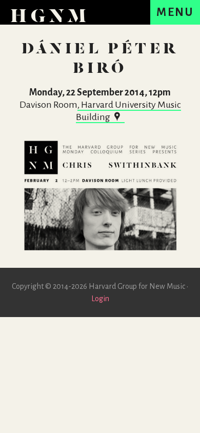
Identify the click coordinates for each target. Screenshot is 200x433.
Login (100, 298)
